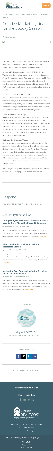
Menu (46, 5)
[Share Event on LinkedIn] (29, 356)
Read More (43, 236)
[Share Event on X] (23, 356)
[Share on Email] (34, 356)
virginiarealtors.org (26, 431)
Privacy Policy (26, 442)
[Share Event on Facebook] (18, 356)
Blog (11, 15)
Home (4, 15)
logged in (19, 204)
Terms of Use (26, 445)
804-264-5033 (29, 428)
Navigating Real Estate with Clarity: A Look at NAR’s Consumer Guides (24, 272)
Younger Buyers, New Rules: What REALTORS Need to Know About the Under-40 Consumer (25, 221)
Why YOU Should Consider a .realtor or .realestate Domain (21, 245)
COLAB (29, 448)
